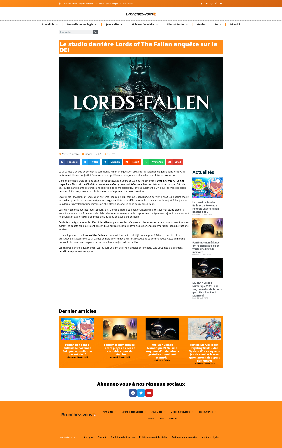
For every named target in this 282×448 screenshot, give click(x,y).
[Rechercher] (95, 32)
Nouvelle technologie (80, 24)
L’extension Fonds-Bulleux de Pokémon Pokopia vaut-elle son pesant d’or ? (205, 207)
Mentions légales (210, 437)
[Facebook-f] (202, 3)
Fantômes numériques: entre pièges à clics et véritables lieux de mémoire (206, 247)
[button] (69, 162)
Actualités (48, 24)
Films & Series (175, 24)
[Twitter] (207, 3)
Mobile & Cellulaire (143, 24)
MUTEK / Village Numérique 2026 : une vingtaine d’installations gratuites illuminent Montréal (207, 289)
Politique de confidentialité (153, 437)
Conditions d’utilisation (122, 437)
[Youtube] (221, 3)
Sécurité (235, 24)
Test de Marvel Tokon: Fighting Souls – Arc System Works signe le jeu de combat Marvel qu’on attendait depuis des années (204, 352)
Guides (201, 24)
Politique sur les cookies (184, 437)
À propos (88, 437)
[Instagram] (216, 3)
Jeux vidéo (112, 24)
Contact (102, 437)
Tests (218, 24)
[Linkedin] (211, 3)
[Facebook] (133, 393)
